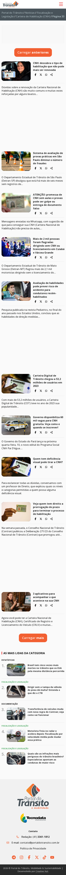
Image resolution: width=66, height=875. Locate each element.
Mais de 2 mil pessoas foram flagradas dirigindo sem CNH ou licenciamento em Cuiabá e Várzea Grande (48, 245)
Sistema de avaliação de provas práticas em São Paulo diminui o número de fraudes (48, 158)
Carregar (33, 52)
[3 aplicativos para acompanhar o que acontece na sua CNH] (16, 602)
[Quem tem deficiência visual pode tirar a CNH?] (16, 467)
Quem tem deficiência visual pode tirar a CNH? (48, 460)
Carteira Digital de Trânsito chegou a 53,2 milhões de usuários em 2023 (47, 381)
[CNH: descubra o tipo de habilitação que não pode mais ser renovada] (16, 71)
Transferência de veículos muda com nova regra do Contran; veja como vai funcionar (46, 712)
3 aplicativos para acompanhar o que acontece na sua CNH (46, 597)
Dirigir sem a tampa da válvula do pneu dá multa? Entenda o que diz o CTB (45, 690)
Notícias (30, 12)
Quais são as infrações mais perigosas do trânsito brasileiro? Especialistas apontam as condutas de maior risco (46, 758)
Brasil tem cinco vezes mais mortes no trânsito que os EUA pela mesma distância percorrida (46, 668)
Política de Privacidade (33, 848)
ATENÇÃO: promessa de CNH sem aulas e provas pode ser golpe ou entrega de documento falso (48, 201)
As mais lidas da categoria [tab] (24, 653)
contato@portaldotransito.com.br (39, 842)
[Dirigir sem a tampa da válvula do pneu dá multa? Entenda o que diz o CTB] (16, 692)
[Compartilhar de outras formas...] (51, 74)
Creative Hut (42, 871)
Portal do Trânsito (12, 12)
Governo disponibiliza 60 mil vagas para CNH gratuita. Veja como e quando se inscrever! (48, 422)
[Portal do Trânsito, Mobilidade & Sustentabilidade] (33, 796)
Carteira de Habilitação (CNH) (33, 16)
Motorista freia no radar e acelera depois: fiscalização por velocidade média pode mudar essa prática (45, 735)
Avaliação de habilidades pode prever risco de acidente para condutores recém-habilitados (48, 289)
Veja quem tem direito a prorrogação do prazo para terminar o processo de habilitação (48, 509)
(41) (41, 836)
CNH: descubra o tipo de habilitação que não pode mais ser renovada (48, 66)
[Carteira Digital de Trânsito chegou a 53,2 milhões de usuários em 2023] (16, 383)
